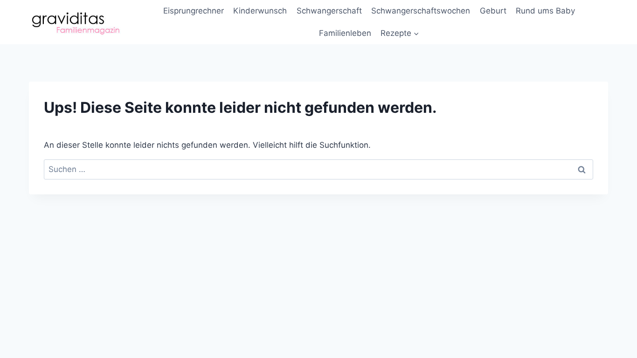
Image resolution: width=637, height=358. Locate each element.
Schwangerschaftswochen (420, 10)
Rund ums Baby (545, 10)
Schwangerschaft (329, 10)
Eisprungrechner (193, 10)
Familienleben (345, 33)
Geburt (493, 10)
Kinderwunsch (260, 10)
